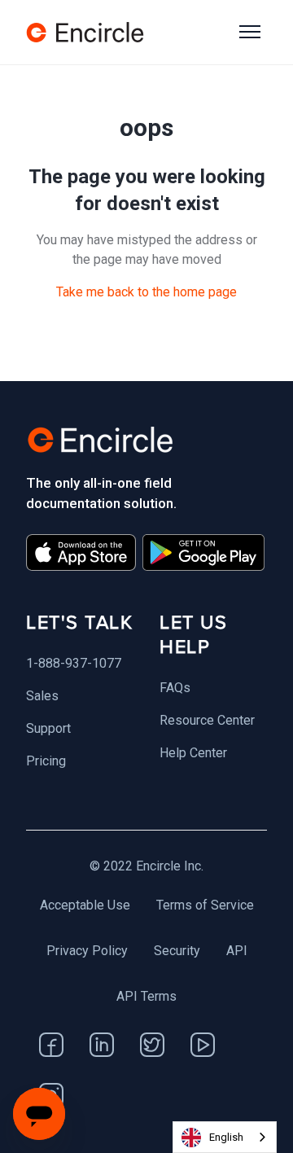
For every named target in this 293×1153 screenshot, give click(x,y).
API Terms (146, 996)
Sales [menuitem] (42, 696)
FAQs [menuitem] (175, 687)
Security (177, 950)
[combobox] (225, 1137)
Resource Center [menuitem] (207, 720)
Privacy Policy (87, 950)
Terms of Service (205, 905)
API (236, 950)
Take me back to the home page (146, 292)
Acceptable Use (85, 905)
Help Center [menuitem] (193, 753)
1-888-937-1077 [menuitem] (73, 663)
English (226, 1137)
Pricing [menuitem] (46, 761)
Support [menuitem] (48, 728)
